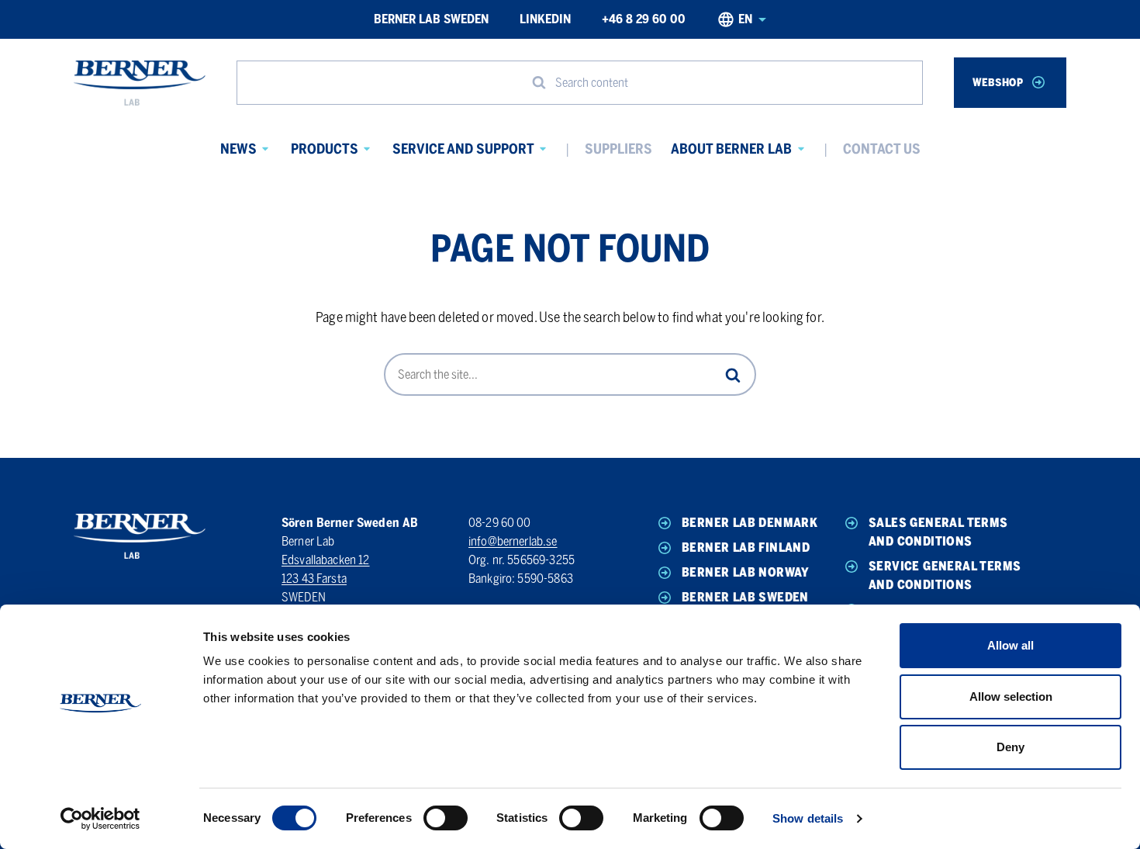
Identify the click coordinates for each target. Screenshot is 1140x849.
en (745, 19)
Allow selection (1010, 696)
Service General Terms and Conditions (945, 575)
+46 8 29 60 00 (644, 19)
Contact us (882, 149)
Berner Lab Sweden (431, 19)
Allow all (1010, 645)
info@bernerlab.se (513, 541)
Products (324, 149)
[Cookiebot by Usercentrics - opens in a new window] (100, 818)
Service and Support (463, 149)
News (238, 149)
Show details (807, 818)
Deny (1010, 747)
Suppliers (618, 149)
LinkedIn (545, 19)
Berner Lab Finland (746, 547)
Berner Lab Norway (746, 572)
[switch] (445, 818)
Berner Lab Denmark (749, 522)
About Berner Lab (731, 149)
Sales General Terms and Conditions (938, 532)
